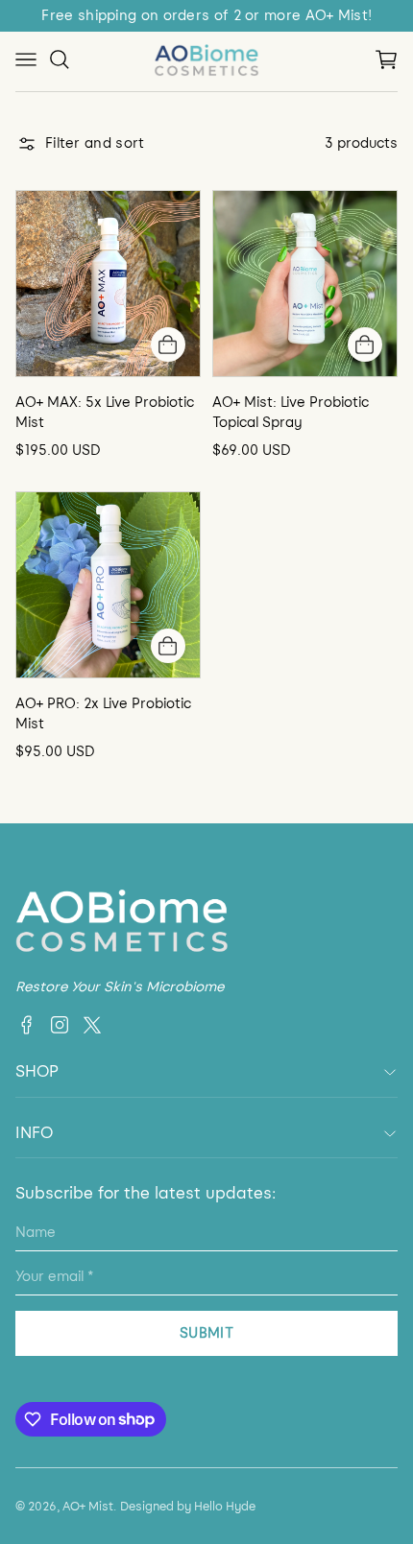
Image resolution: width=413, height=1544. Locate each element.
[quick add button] (168, 344)
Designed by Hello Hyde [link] (187, 1506)
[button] (386, 59)
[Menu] (25, 59)
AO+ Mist (87, 1506)
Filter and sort (95, 143)
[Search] (59, 59)
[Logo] (206, 60)
